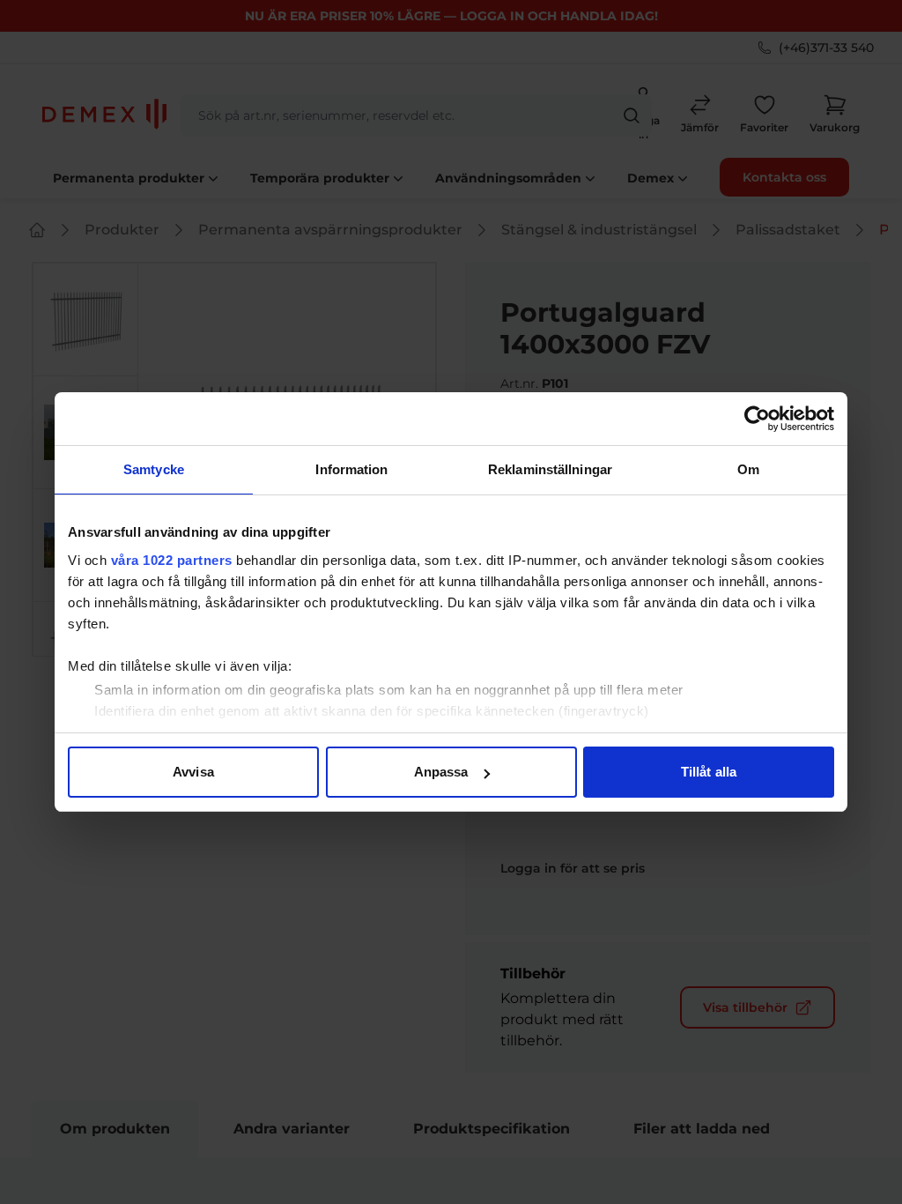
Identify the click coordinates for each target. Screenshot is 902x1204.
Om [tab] (748, 469)
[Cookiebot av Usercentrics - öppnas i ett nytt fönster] (757, 418)
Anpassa (441, 771)
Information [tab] (351, 469)
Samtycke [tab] (153, 469)
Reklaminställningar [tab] (550, 469)
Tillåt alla (708, 771)
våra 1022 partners (172, 560)
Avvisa (193, 771)
